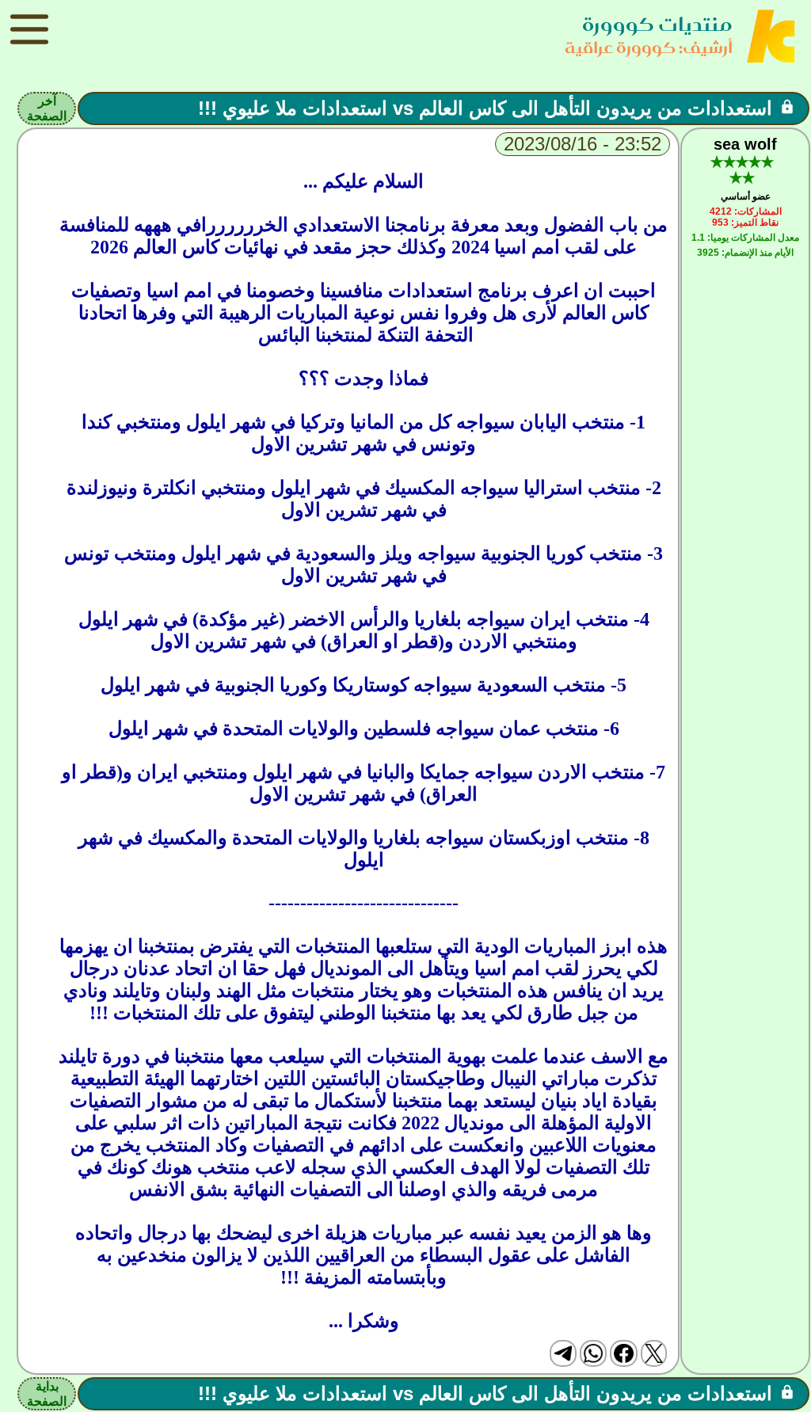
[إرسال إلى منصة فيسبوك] (623, 1353)
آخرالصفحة (47, 108)
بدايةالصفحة (47, 1394)
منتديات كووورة (657, 24)
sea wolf (745, 144)
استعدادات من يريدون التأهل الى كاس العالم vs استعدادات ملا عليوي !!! (485, 108)
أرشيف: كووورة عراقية (649, 47)
